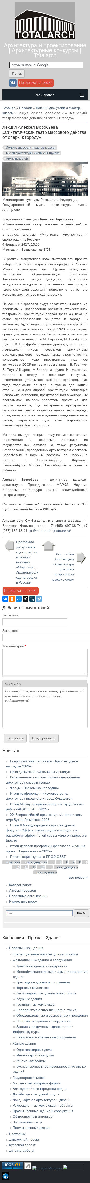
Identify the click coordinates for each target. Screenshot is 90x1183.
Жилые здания (24, 1043)
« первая (13, 862)
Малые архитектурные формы (37, 1083)
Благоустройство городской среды (40, 1089)
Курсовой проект (22, 1145)
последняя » (47, 872)
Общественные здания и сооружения (42, 960)
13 (43, 867)
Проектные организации (28, 896)
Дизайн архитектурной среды (36, 1094)
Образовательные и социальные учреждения (52, 1015)
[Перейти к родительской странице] (48, 546)
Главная (8, 108)
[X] (25, 599)
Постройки (17, 1134)
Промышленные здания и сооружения (43, 1111)
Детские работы (21, 1150)
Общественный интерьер (33, 1116)
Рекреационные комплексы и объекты (43, 1105)
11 (26, 867)
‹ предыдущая (36, 862)
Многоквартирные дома (35, 1055)
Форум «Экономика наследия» (34, 788)
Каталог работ (20, 885)
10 (18, 867)
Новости (25, 108)
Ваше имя (10, 615)
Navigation (45, 95)
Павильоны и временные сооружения (46, 1037)
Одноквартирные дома (34, 1050)
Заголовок (10, 631)
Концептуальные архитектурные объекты (45, 954)
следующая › (67, 867)
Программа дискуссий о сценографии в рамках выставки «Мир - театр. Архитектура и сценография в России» (27, 562)
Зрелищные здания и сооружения (43, 982)
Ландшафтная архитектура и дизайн (41, 1100)
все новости (78, 877)
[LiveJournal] (32, 599)
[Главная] (45, 38)
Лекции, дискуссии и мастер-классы (30, 147)
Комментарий (14, 646)
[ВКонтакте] (5, 599)
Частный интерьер (27, 1122)
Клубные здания (29, 999)
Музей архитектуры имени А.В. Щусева (33, 153)
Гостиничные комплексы (35, 1004)
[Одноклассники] (12, 599)
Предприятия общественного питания (46, 1010)
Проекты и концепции (26, 948)
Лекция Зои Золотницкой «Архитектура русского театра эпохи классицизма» (63, 566)
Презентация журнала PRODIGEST (38, 857)
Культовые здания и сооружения (41, 966)
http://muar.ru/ (60, 531)
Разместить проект (24, 901)
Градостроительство (29, 1078)
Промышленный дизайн (31, 1127)
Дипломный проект (24, 1139)
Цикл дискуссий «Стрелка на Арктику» (40, 772)
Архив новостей (17, 158)
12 (34, 867)
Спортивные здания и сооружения (43, 1021)
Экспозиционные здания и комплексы (46, 993)
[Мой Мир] (19, 599)
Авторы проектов (22, 890)
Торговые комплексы (32, 988)
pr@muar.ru (38, 531)
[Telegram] (39, 599)
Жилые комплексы (31, 1061)
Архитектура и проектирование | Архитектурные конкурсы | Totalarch (45, 50)
